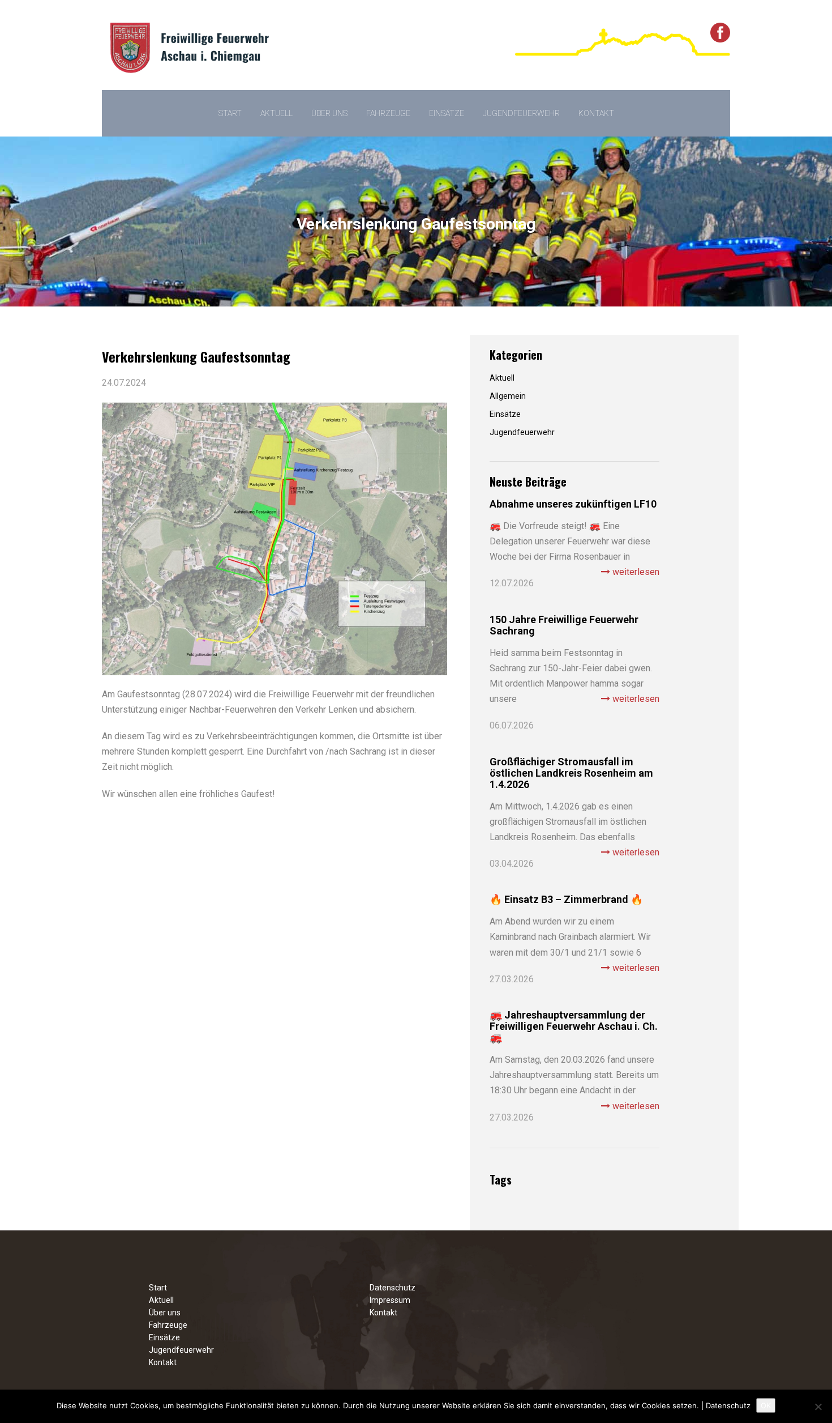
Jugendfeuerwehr (521, 113)
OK (766, 1405)
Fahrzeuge (388, 113)
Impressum (390, 1300)
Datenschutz (392, 1287)
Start (230, 113)
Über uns (329, 113)
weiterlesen (634, 571)
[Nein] (818, 1406)
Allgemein (508, 396)
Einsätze (446, 113)
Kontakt (596, 113)
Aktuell (276, 113)
